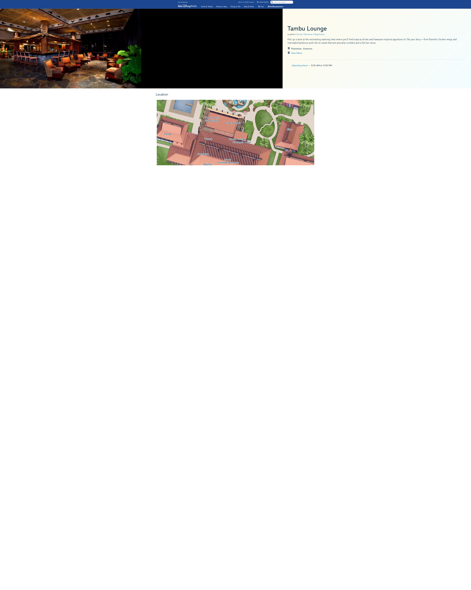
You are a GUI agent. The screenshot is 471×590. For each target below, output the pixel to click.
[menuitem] (257, 2)
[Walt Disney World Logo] (187, 6)
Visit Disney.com (183, 2)
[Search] (272, 2)
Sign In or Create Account (246, 2)
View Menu (296, 53)
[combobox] (282, 2)
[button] (261, 6)
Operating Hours (300, 65)
